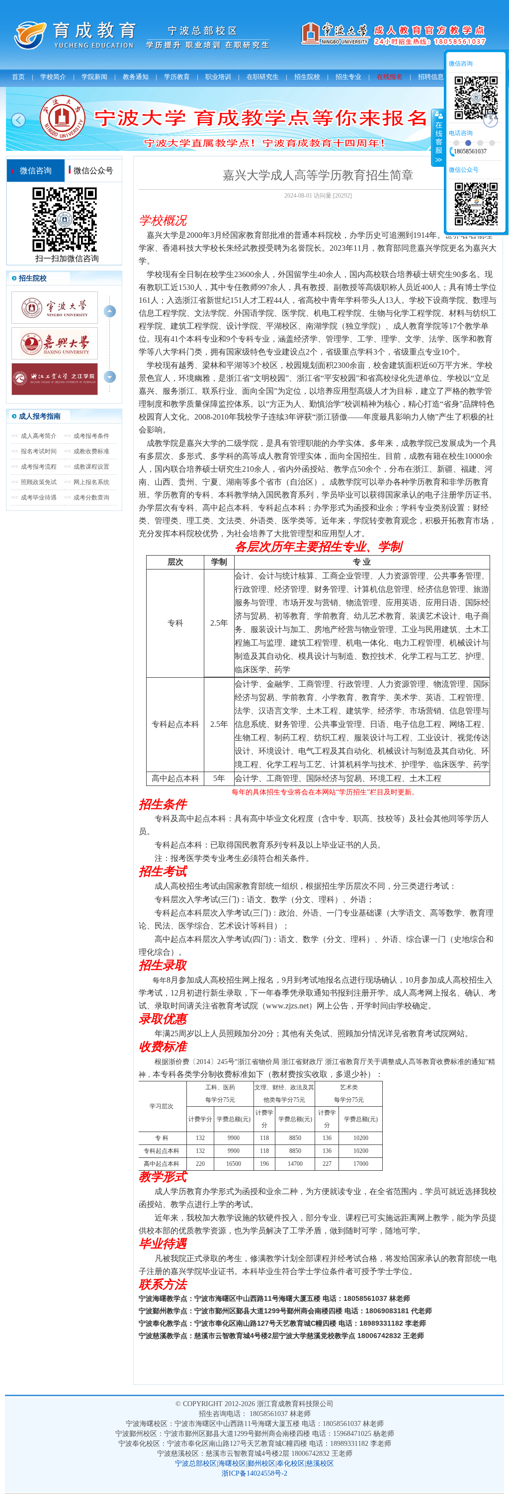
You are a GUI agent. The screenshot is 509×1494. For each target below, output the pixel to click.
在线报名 (390, 76)
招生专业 (348, 76)
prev (18, 120)
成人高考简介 (34, 435)
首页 (18, 76)
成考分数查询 (86, 497)
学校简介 (53, 76)
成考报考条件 (86, 435)
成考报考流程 (34, 466)
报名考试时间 (34, 451)
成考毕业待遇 (34, 497)
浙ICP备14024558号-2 (254, 1473)
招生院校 (307, 76)
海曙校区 (232, 1463)
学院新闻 (94, 76)
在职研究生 (263, 76)
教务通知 (136, 76)
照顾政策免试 (34, 482)
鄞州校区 (261, 1463)
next (490, 120)
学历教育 (177, 76)
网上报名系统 (86, 482)
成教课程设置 (86, 466)
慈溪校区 (320, 1463)
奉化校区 (291, 1463)
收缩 (438, 137)
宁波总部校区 (196, 1463)
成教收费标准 (86, 451)
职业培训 (218, 76)
